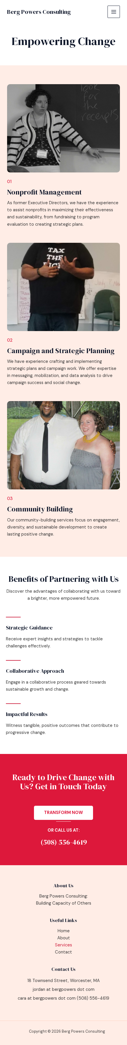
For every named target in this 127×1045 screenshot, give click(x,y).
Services (63, 945)
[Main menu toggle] (114, 12)
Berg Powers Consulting (39, 12)
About (63, 938)
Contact (63, 952)
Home (64, 931)
